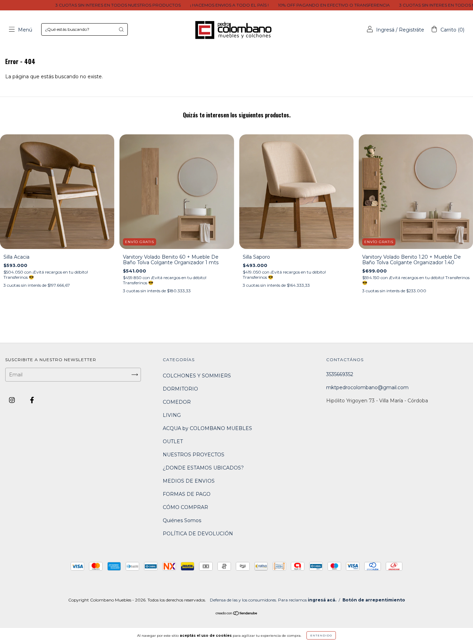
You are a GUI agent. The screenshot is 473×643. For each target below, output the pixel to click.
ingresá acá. (322, 599)
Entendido (321, 635)
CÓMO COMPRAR (185, 507)
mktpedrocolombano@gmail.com (367, 387)
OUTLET (173, 441)
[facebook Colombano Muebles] (32, 400)
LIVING (172, 415)
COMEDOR (177, 402)
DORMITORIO (180, 389)
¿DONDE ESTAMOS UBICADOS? (203, 468)
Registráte (411, 30)
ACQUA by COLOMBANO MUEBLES (207, 428)
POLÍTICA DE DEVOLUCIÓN (198, 533)
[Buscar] (121, 29)
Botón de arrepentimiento (373, 599)
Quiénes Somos (182, 520)
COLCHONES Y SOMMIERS (197, 376)
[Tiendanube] (236, 614)
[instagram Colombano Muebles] (12, 400)
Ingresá (385, 30)
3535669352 (339, 374)
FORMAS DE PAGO (187, 494)
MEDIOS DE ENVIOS (189, 481)
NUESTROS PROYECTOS (193, 455)
